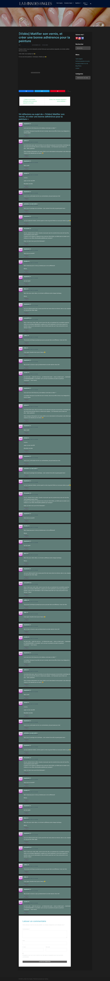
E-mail (24, 947)
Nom (24, 940)
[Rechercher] (90, 3)
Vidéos (84, 3)
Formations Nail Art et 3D (82, 63)
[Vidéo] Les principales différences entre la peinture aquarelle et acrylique (30, 101)
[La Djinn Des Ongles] (36, 3)
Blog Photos (78, 66)
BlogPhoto (77, 3)
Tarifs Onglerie (59, 3)
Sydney (46, 979)
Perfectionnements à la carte (83, 61)
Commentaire (26, 929)
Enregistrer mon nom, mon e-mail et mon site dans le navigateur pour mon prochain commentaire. (43, 956)
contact (85, 4)
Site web (48, 947)
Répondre (26, 135)
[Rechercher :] (83, 48)
